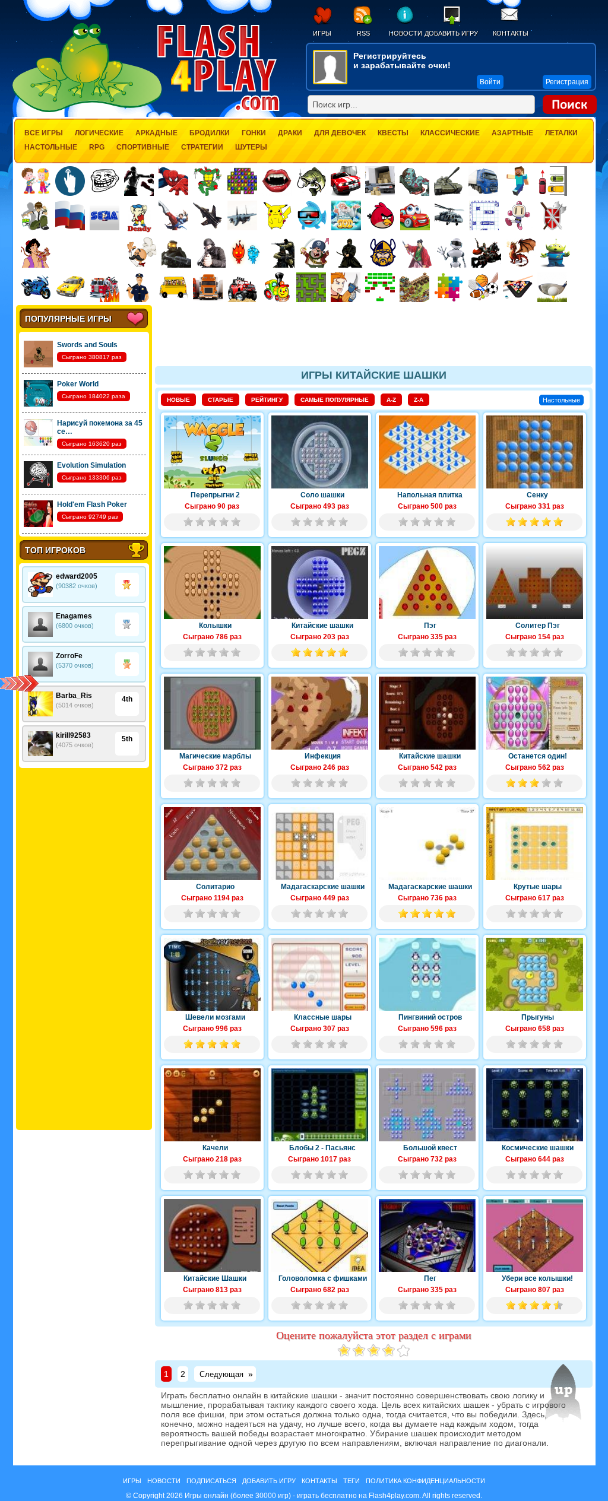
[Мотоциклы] (35, 287)
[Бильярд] (518, 287)
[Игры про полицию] (139, 287)
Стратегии (202, 147)
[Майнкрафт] (518, 181)
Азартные (512, 133)
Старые (220, 399)
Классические (450, 133)
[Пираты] (314, 253)
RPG (96, 147)
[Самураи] (417, 253)
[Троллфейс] (104, 181)
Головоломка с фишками (322, 1278)
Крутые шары (538, 887)
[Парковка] (552, 181)
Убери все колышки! (537, 1278)
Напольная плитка (430, 495)
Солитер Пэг (537, 625)
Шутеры (251, 147)
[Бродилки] (311, 287)
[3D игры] (312, 215)
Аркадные (156, 133)
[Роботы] (452, 253)
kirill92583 (73, 735)
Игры (322, 33)
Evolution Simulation (91, 465)
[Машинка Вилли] (415, 215)
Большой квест (430, 1148)
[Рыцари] (486, 253)
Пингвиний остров (430, 1017)
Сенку (537, 495)
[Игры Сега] (104, 217)
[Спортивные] (483, 287)
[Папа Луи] (141, 252)
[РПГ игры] (345, 287)
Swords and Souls (87, 345)
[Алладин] (35, 253)
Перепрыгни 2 (215, 495)
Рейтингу (267, 399)
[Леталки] (208, 215)
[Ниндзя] (348, 253)
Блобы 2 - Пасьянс (322, 1148)
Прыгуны (537, 1017)
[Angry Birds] (380, 215)
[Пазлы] (449, 287)
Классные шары (323, 1017)
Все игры (43, 133)
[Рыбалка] (311, 181)
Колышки (215, 625)
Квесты (393, 133)
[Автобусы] (173, 287)
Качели (215, 1148)
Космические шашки (538, 1148)
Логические (99, 133)
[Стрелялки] (176, 253)
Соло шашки (322, 495)
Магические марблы (215, 756)
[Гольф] (552, 287)
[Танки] (449, 181)
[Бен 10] (35, 215)
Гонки (254, 133)
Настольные (50, 147)
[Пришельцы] (555, 253)
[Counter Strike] (279, 253)
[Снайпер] (211, 253)
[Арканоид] (380, 287)
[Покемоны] (277, 215)
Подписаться (211, 1480)
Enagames (74, 616)
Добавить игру (451, 33)
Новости (405, 33)
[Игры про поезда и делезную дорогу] (277, 287)
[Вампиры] (277, 181)
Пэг (430, 625)
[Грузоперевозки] (380, 181)
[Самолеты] (242, 215)
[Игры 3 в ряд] (242, 181)
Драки (290, 133)
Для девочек (340, 133)
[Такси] (70, 287)
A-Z (391, 399)
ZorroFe (69, 656)
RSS (363, 33)
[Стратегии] (553, 215)
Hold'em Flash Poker (92, 504)
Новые (178, 399)
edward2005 (76, 576)
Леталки (561, 133)
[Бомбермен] (518, 215)
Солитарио (215, 887)
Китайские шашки (322, 625)
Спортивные (142, 147)
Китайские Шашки (214, 1278)
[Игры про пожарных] (104, 287)
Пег (430, 1278)
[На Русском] (70, 215)
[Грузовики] (483, 181)
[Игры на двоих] (35, 181)
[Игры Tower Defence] (414, 287)
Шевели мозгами (215, 1017)
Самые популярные (334, 399)
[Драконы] (521, 253)
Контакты (510, 33)
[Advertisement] (83, 949)
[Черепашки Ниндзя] (208, 181)
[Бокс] (139, 181)
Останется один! (537, 756)
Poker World (78, 384)
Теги (351, 1480)
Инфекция (323, 756)
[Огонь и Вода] (245, 253)
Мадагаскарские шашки (323, 887)
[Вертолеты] (449, 215)
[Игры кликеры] (70, 181)
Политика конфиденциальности (425, 1480)
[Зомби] (414, 181)
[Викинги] (383, 253)
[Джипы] (242, 287)
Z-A (418, 399)
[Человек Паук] (173, 181)
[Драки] (173, 215)
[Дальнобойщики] (208, 287)
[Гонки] (345, 181)
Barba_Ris (74, 695)
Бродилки (209, 133)
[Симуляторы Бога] (346, 215)
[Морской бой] (484, 215)
